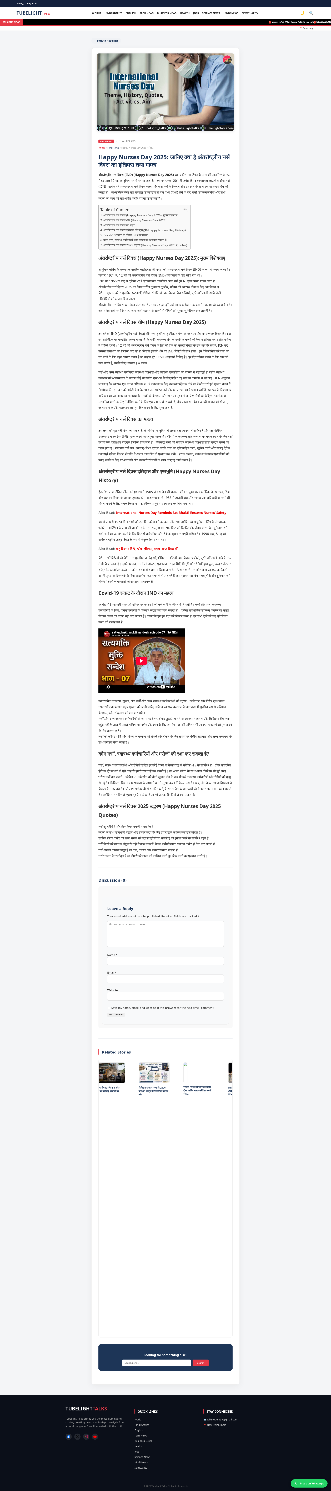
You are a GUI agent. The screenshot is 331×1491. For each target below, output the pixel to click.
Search (200, 1363)
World (96, 13)
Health (185, 13)
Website (112, 990)
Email (112, 973)
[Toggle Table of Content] (183, 209)
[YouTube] (95, 1437)
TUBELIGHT (33, 13)
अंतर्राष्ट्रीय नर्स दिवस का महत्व (119, 225)
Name (112, 955)
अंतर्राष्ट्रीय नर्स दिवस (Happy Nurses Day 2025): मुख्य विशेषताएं (140, 215)
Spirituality (250, 13)
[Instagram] (86, 1437)
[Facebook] (69, 1437)
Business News (167, 13)
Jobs (196, 13)
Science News (211, 13)
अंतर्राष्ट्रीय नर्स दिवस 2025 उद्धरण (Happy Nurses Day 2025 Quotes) (145, 245)
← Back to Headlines (106, 40)
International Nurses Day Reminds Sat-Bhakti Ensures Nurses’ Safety (171, 512)
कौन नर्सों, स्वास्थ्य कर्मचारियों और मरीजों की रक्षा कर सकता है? (135, 240)
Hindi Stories (113, 13)
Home (101, 147)
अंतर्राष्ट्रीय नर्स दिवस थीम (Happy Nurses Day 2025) (134, 220)
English (131, 13)
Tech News (147, 13)
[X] (77, 1437)
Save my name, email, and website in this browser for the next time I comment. (162, 1008)
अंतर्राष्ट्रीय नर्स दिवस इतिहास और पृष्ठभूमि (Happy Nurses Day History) (144, 230)
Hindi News (230, 13)
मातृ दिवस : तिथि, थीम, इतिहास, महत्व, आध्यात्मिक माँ (146, 549)
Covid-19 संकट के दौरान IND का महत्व (125, 235)
